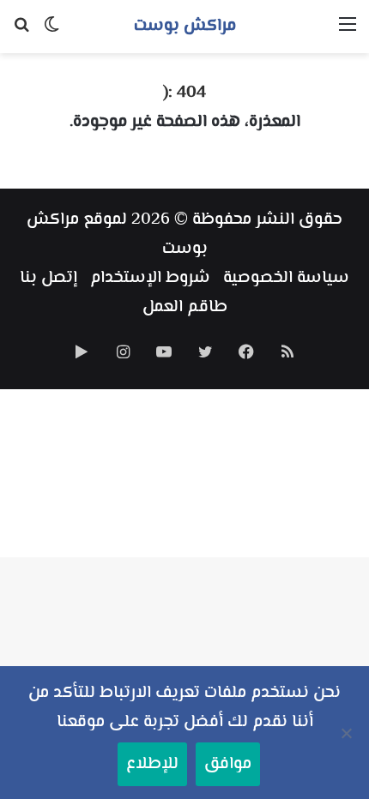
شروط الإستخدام (150, 278)
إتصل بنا (48, 278)
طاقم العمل (184, 307)
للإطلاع (152, 764)
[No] (347, 733)
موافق (227, 764)
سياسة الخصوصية (286, 278)
